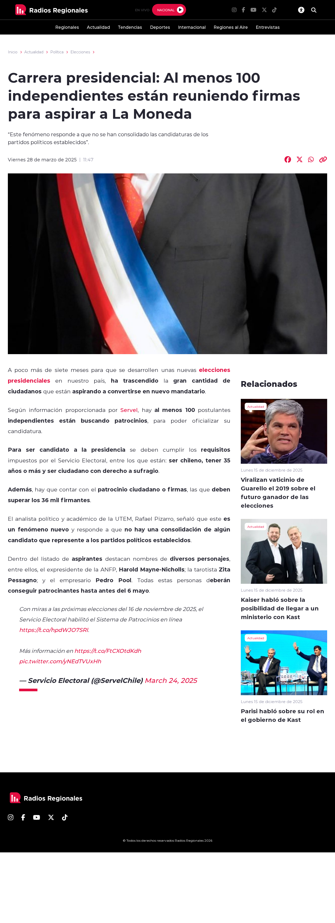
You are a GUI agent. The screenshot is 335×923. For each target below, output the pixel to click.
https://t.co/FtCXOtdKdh (107, 650)
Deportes (160, 27)
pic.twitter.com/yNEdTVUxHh (60, 661)
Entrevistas (268, 27)
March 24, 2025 (170, 680)
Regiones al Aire (231, 27)
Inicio (13, 52)
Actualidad (98, 27)
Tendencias (130, 27)
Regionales (67, 27)
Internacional (192, 27)
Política (57, 52)
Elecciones (80, 52)
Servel (129, 410)
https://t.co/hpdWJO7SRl (53, 629)
